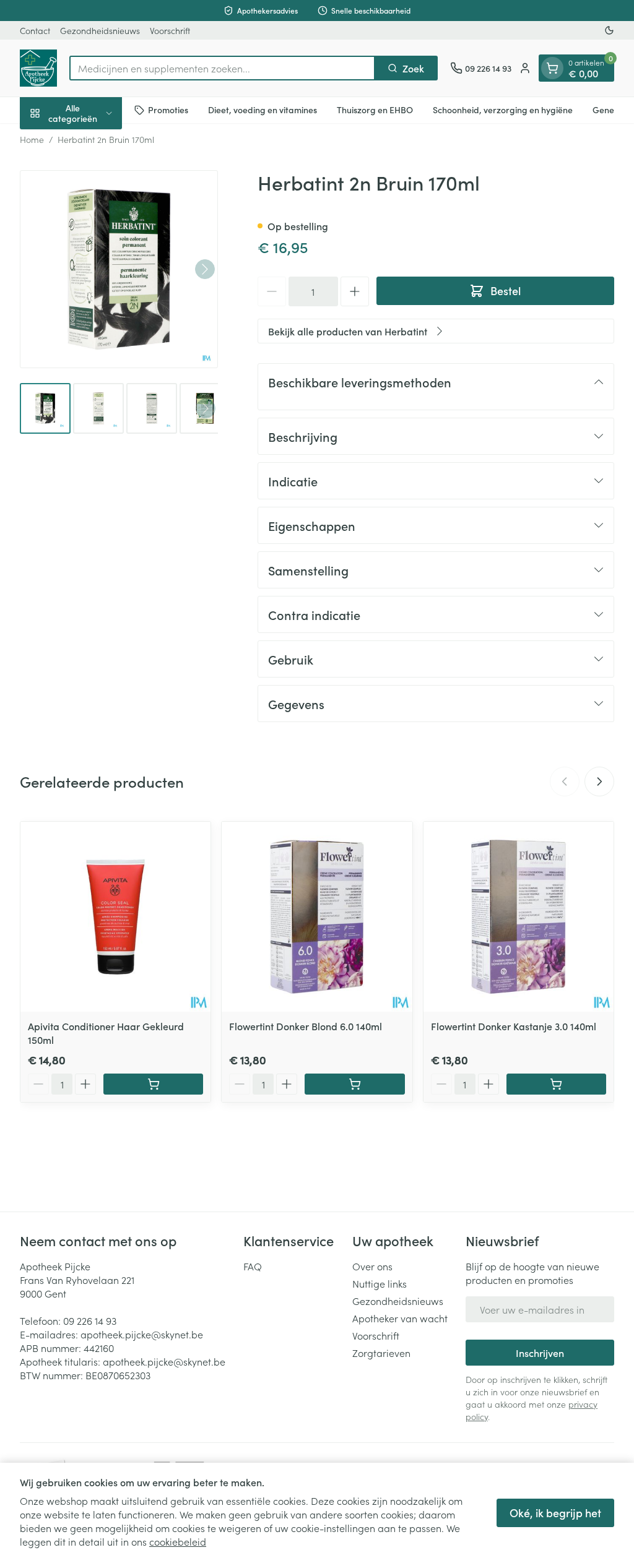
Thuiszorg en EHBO (375, 109)
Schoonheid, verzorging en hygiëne (503, 109)
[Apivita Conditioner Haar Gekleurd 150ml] (115, 917)
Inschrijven (540, 1352)
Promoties (168, 109)
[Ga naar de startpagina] (38, 68)
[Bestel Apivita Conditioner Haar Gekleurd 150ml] (153, 1084)
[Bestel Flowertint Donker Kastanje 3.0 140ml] (556, 1084)
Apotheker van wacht (400, 1318)
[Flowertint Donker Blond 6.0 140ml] (317, 917)
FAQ (252, 1266)
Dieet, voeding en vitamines (262, 109)
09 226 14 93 (89, 1320)
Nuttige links (379, 1283)
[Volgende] (205, 269)
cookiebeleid (177, 1541)
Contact (35, 30)
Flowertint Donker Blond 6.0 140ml (305, 1026)
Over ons (372, 1266)
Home (32, 139)
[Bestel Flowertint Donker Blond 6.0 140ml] (354, 1084)
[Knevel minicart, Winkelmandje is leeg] (552, 68)
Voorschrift (170, 30)
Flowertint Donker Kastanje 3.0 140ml (513, 1026)
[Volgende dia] (599, 781)
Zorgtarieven (381, 1352)
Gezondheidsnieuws (100, 30)
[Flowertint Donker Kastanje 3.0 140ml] (518, 917)
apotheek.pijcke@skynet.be (141, 1334)
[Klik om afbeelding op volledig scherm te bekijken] (118, 269)
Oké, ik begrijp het (555, 1512)
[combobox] (222, 68)
